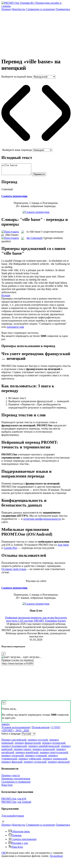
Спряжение (40, 9)
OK (3, 852)
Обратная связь (21, 831)
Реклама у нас (20, 842)
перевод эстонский (35, 761)
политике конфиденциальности (42, 518)
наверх (5, 724)
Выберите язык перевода (17, 149)
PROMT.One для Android (16, 801)
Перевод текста (10, 775)
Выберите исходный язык (16, 76)
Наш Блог (17, 846)
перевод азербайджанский (44, 746)
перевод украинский (54, 758)
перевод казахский (44, 749)
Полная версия (40, 727)
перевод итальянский (14, 746)
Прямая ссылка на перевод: (17, 660)
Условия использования (15, 727)
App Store (63, 544)
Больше (5, 295)
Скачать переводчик (14, 196)
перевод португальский (54, 752)
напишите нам (15, 326)
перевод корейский (27, 752)
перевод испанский (53, 742)
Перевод (6, 9)
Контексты (18, 9)
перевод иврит (22, 749)
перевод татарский (12, 755)
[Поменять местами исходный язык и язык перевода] (36, 146)
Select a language (11, 733)
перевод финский (11, 761)
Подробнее (56, 855)
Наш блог (7, 784)
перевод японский (59, 761)
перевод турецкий (36, 755)
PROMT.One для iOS (13, 798)
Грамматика (63, 9)
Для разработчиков (12, 815)
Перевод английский (13, 739)
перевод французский (28, 742)
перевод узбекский (30, 758)
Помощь (16, 835)
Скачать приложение (24, 839)
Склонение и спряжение (16, 781)
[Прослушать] (10, 231)
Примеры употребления (15, 778)
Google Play (10, 547)
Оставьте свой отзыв (13, 569)
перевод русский (38, 739)
